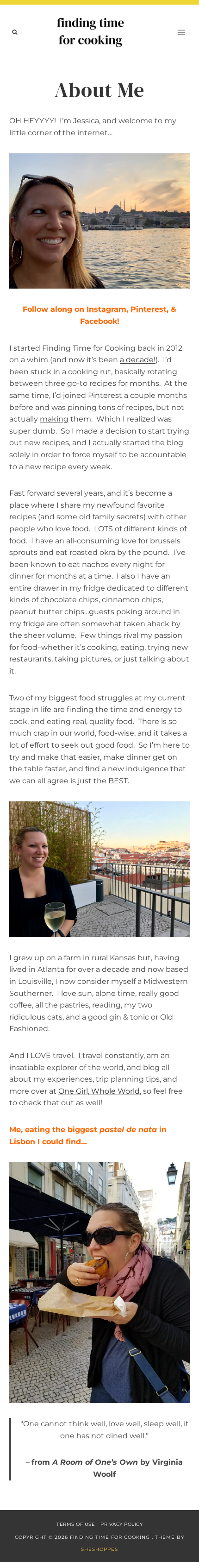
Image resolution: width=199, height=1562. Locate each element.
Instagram (106, 309)
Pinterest (149, 309)
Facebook (98, 321)
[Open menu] (181, 32)
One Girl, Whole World (99, 1091)
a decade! (137, 359)
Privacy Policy (121, 1524)
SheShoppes (99, 1549)
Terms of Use (75, 1524)
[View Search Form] (14, 32)
